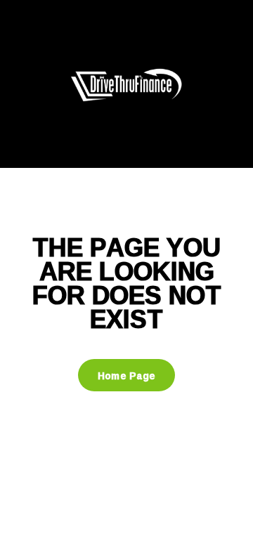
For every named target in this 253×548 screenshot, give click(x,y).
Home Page (127, 375)
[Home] (126, 83)
